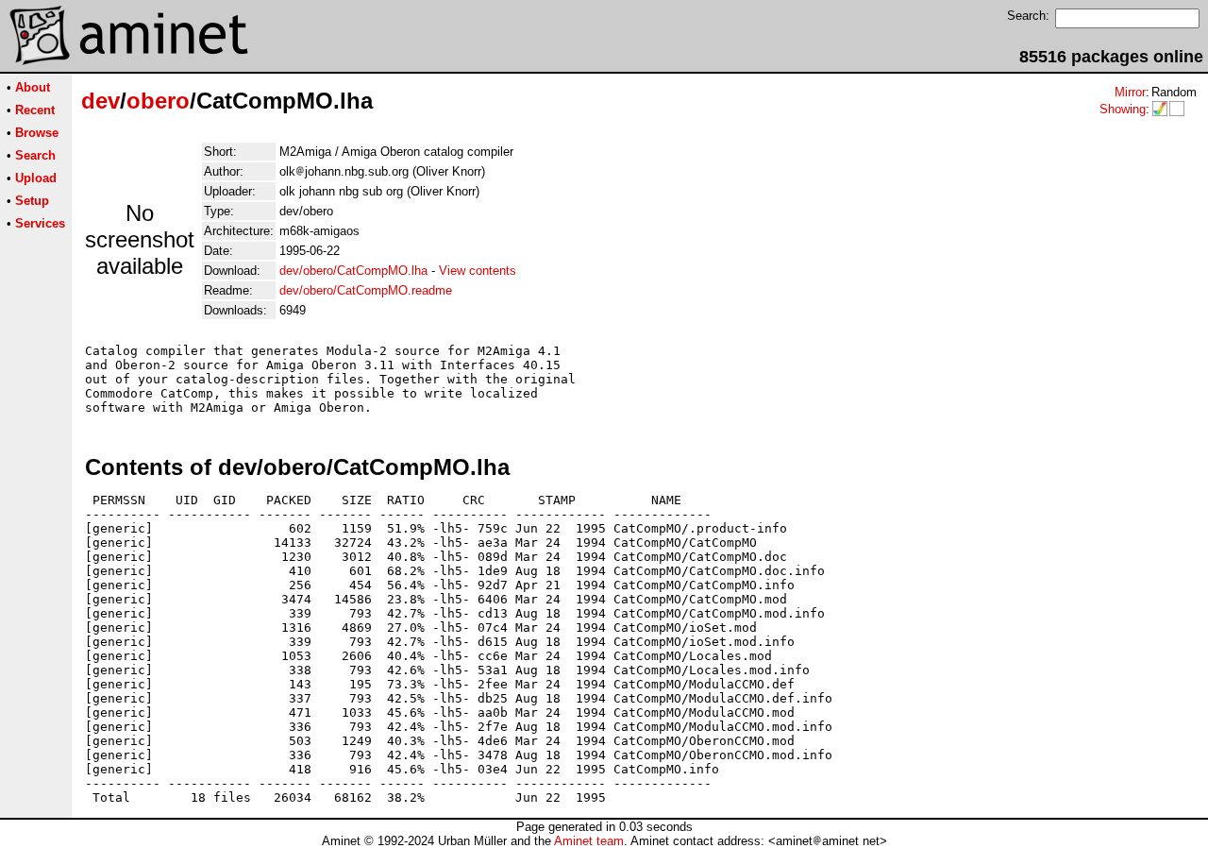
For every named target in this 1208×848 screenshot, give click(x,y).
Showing (1122, 109)
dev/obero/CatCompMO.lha (353, 270)
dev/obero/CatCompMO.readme (365, 290)
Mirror (1130, 92)
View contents (477, 270)
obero (158, 100)
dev (100, 100)
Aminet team (589, 841)
